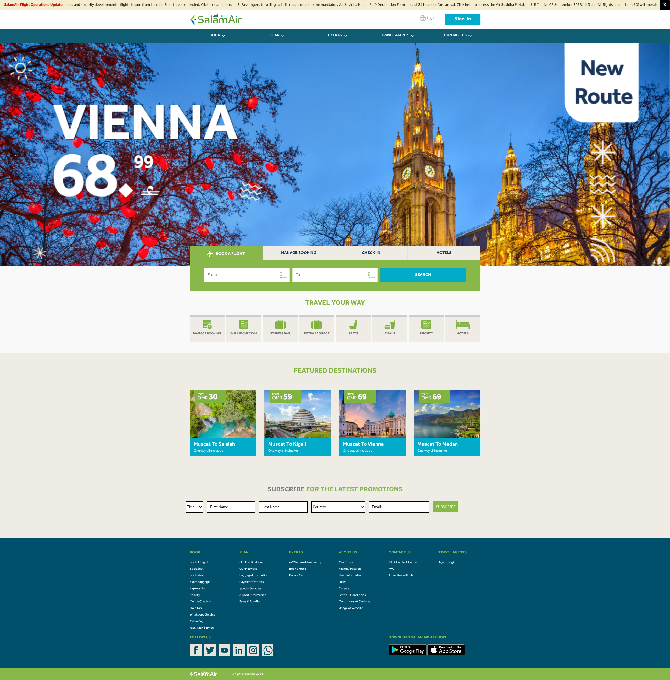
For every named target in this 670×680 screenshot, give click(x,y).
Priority (195, 595)
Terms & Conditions (352, 595)
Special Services (250, 588)
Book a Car (296, 575)
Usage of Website (351, 608)
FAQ (391, 569)
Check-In (371, 253)
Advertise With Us (401, 575)
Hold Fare (196, 608)
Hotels (444, 253)
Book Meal (197, 575)
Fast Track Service (202, 628)
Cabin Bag (197, 621)
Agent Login (447, 562)
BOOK (215, 35)
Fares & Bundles (250, 601)
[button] (15, 155)
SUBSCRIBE (446, 506)
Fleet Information (351, 575)
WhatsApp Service (202, 615)
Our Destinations (251, 562)
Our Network (248, 569)
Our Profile (346, 562)
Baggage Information (254, 575)
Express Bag (198, 588)
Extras (335, 35)
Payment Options (251, 582)
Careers (344, 588)
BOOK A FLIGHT (230, 254)
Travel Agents (395, 35)
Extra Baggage (200, 582)
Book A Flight (199, 562)
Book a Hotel (298, 569)
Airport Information (252, 595)
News (343, 582)
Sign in (462, 19)
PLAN (275, 35)
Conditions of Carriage (354, 601)
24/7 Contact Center (403, 562)
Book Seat (197, 569)
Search (423, 275)
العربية (431, 18)
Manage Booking (298, 253)
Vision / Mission (350, 569)
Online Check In (200, 601)
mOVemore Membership (305, 562)
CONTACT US (455, 35)
